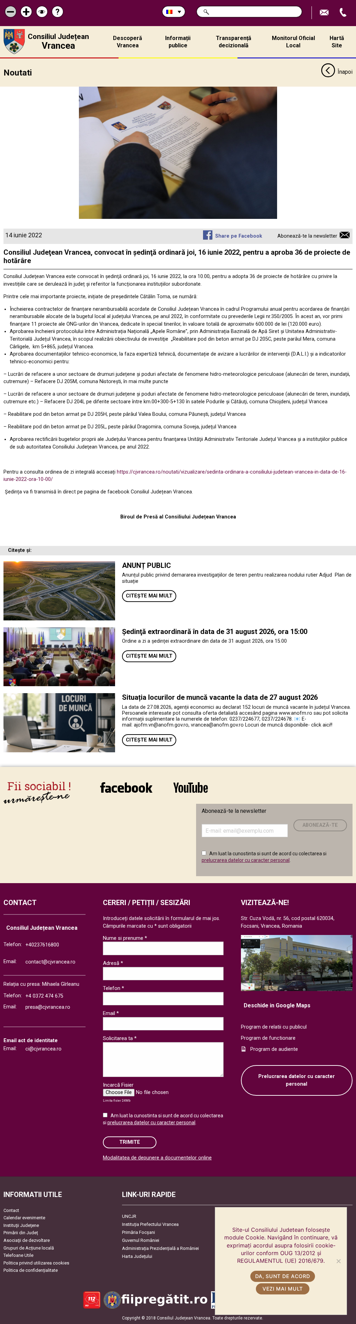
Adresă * (113, 963)
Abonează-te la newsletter (307, 236)
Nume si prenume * (125, 938)
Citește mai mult (149, 596)
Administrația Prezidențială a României (160, 1248)
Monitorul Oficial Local (293, 42)
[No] (338, 1261)
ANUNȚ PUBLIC (146, 565)
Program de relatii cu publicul (274, 1027)
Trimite (129, 1142)
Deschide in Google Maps (277, 1005)
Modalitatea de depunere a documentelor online (157, 1158)
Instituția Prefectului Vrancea (150, 1224)
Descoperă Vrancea (127, 42)
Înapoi (345, 72)
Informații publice (178, 42)
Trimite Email (325, 12)
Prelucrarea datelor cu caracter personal (296, 1080)
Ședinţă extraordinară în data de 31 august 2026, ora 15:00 (214, 631)
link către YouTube (190, 792)
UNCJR (129, 1216)
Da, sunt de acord (282, 1276)
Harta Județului (137, 1256)
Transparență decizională (233, 42)
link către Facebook (126, 792)
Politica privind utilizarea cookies (36, 1263)
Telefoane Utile (18, 1255)
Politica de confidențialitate (30, 1270)
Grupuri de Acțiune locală (28, 1248)
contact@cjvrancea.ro (50, 962)
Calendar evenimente (24, 1217)
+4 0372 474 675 (44, 996)
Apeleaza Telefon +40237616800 (344, 12)
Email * (111, 1013)
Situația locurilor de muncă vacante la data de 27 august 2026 (220, 697)
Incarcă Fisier (118, 1085)
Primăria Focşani (138, 1232)
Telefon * (113, 988)
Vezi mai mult (282, 1289)
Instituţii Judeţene (21, 1225)
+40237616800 (42, 945)
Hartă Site (337, 42)
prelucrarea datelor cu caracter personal (246, 860)
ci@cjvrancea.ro (43, 1049)
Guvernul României (140, 1240)
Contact (11, 1210)
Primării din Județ (20, 1232)
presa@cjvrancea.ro (47, 1007)
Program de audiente (274, 1049)
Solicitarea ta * (120, 1038)
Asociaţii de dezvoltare (26, 1240)
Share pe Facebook (238, 236)
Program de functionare (268, 1038)
